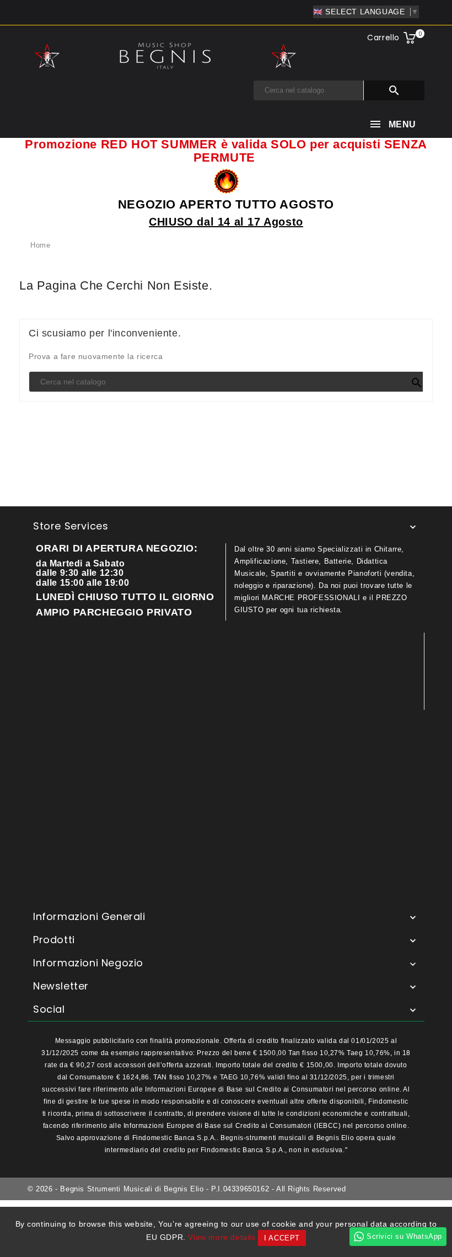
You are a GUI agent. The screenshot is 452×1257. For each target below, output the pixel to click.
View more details (221, 1237)
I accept (282, 1238)
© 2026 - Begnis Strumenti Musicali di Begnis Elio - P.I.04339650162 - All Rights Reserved (187, 1189)
